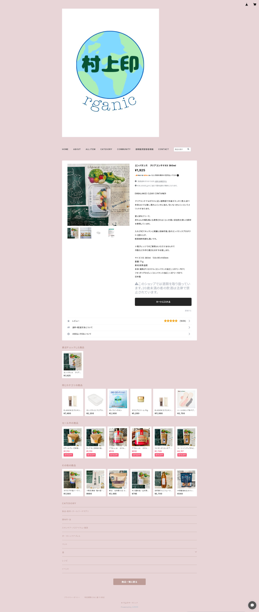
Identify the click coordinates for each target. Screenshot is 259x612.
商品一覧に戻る (129, 582)
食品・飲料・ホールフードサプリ (75, 511)
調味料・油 (66, 519)
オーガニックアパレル (71, 536)
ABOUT (77, 149)
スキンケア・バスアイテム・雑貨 (75, 528)
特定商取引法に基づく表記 (94, 597)
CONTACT (163, 149)
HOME (65, 149)
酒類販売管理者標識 (144, 149)
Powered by (126, 607)
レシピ (64, 560)
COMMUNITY (124, 149)
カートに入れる (163, 301)
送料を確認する (161, 181)
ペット (64, 544)
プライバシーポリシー (72, 597)
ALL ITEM (90, 149)
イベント (65, 569)
